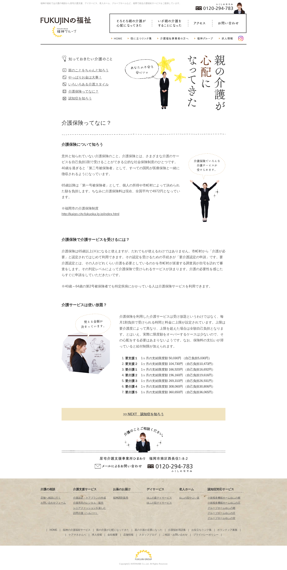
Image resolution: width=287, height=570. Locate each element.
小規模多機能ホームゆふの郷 (224, 497)
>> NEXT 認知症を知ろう (143, 414)
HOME (53, 529)
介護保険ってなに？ (83, 91)
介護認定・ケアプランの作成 (89, 497)
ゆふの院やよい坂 (189, 497)
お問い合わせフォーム (53, 502)
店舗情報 (128, 534)
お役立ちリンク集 (201, 529)
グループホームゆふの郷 (221, 508)
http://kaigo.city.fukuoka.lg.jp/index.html (90, 214)
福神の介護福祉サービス (77, 529)
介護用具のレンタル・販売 (88, 502)
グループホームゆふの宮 (221, 518)
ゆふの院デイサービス (159, 502)
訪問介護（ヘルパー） (85, 513)
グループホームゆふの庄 (221, 513)
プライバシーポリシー (206, 534)
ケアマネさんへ (77, 534)
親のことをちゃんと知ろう (88, 70)
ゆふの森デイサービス (159, 497)
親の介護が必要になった (148, 529)
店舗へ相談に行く (51, 497)
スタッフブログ (148, 534)
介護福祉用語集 (177, 529)
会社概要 (113, 534)
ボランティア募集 (227, 529)
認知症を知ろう (80, 98)
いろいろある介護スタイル (88, 84)
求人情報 (97, 534)
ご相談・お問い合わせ (175, 534)
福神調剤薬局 (120, 497)
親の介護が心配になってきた (112, 529)
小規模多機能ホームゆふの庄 (224, 502)
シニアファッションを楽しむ (89, 508)
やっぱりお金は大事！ (85, 77)
